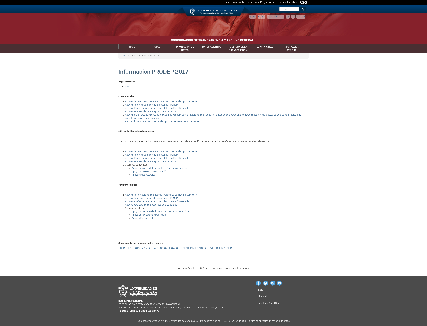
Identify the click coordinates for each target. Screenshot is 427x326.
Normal (301, 16)
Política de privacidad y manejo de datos (269, 321)
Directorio (263, 296)
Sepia (253, 16)
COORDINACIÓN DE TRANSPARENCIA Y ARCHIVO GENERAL (212, 40)
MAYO (155, 248)
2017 (128, 86)
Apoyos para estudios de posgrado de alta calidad (151, 111)
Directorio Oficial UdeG (269, 303)
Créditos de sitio (237, 321)
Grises (261, 16)
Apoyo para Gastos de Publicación (149, 171)
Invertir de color (275, 16)
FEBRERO (132, 248)
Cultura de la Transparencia (238, 48)
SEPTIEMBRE (189, 248)
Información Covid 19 (291, 48)
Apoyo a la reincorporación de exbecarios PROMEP (151, 104)
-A (293, 16)
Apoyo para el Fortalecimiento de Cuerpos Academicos (160, 168)
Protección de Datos (185, 48)
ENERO (122, 248)
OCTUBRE (202, 248)
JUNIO (162, 248)
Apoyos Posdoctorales (143, 174)
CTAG (157, 46)
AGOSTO (177, 248)
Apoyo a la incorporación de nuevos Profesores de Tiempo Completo (161, 101)
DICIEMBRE (227, 248)
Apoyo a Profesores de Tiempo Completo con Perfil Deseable (157, 108)
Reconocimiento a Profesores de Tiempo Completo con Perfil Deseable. (162, 121)
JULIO (169, 248)
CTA (224, 321)
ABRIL (148, 248)
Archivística (265, 46)
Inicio (131, 46)
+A (287, 16)
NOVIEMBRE (214, 248)
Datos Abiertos (211, 46)
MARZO (141, 248)
